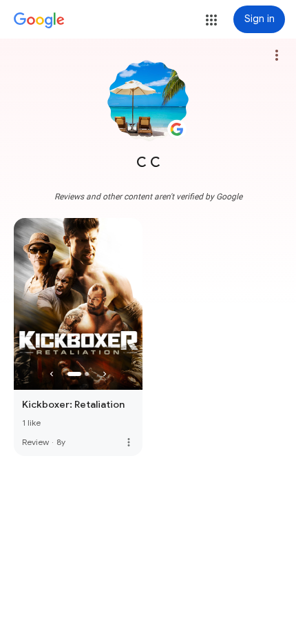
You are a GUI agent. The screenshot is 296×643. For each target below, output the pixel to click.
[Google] (39, 20)
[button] (211, 20)
